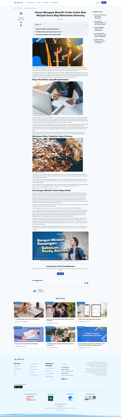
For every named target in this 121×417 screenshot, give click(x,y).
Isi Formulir (60, 218)
